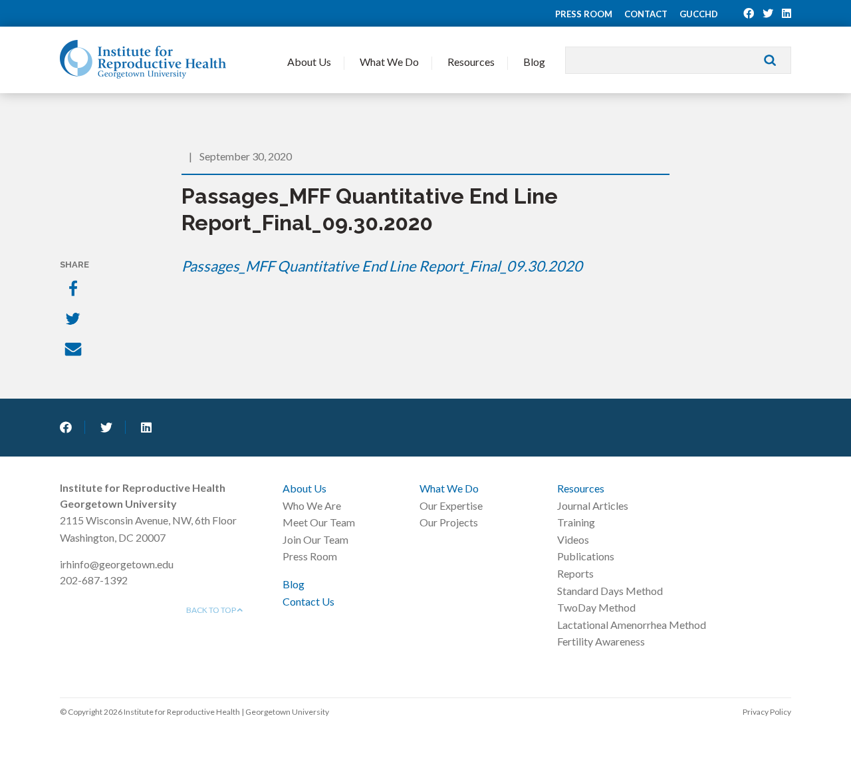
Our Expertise (451, 505)
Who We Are (312, 505)
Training (576, 522)
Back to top (211, 610)
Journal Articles (592, 505)
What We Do (389, 61)
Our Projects (449, 522)
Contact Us (308, 601)
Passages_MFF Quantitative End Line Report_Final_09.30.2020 (382, 266)
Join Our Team (315, 539)
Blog (534, 61)
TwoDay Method (596, 607)
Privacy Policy (767, 712)
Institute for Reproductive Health (143, 59)
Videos (573, 539)
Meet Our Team (319, 522)
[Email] (74, 351)
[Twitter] (74, 320)
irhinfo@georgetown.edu (117, 564)
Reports (575, 573)
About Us (309, 61)
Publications (585, 556)
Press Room (583, 14)
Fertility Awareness (601, 641)
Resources (471, 61)
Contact (646, 14)
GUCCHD (698, 14)
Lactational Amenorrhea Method (631, 624)
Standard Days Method (610, 590)
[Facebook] (74, 289)
